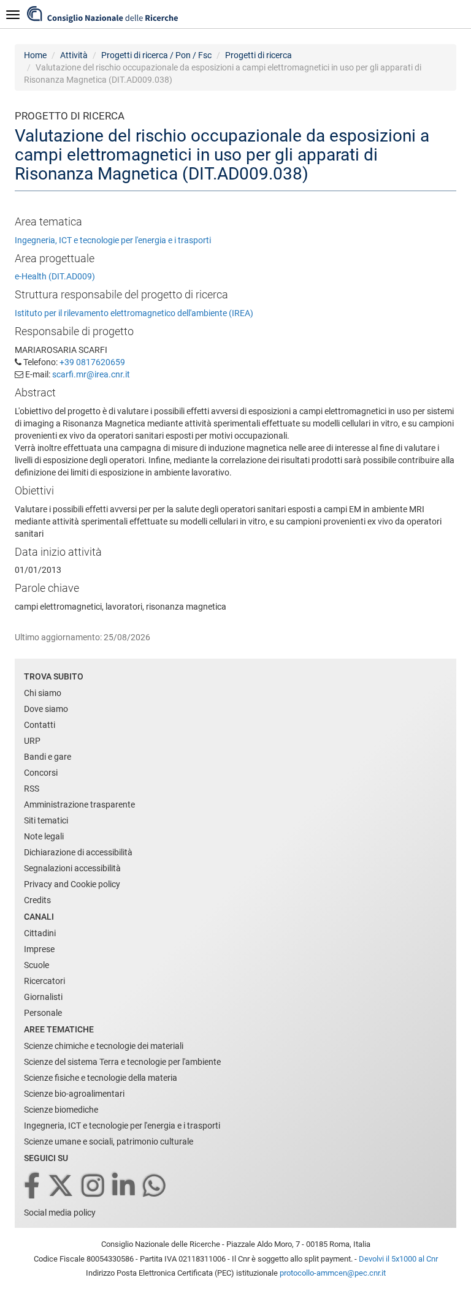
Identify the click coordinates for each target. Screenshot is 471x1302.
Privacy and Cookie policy (72, 884)
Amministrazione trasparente (79, 804)
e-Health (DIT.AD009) (55, 276)
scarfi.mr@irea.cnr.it (91, 374)
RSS (31, 788)
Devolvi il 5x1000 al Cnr (398, 1258)
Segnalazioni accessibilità (72, 868)
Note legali (44, 836)
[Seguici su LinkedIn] (124, 1186)
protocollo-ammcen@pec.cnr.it (333, 1272)
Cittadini (40, 933)
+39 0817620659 (92, 362)
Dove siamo (46, 709)
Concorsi (41, 773)
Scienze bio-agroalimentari (74, 1094)
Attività (74, 55)
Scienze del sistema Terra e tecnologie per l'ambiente (122, 1062)
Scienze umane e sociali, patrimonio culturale (108, 1141)
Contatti (39, 725)
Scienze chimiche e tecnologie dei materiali (103, 1046)
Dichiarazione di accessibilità (78, 852)
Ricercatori (44, 981)
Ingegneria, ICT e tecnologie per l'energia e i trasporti (113, 240)
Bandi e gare (47, 757)
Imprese (39, 949)
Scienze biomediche (61, 1110)
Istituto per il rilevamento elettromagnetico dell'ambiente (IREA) (134, 313)
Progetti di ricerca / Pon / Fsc (156, 55)
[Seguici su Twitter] (61, 1186)
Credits (37, 900)
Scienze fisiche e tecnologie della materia (100, 1078)
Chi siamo (42, 693)
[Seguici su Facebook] (33, 1186)
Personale (43, 1013)
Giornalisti (43, 997)
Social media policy (60, 1212)
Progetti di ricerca (258, 55)
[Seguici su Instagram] (94, 1186)
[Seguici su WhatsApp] (155, 1186)
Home (35, 55)
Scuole (36, 965)
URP (32, 741)
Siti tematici (46, 820)
